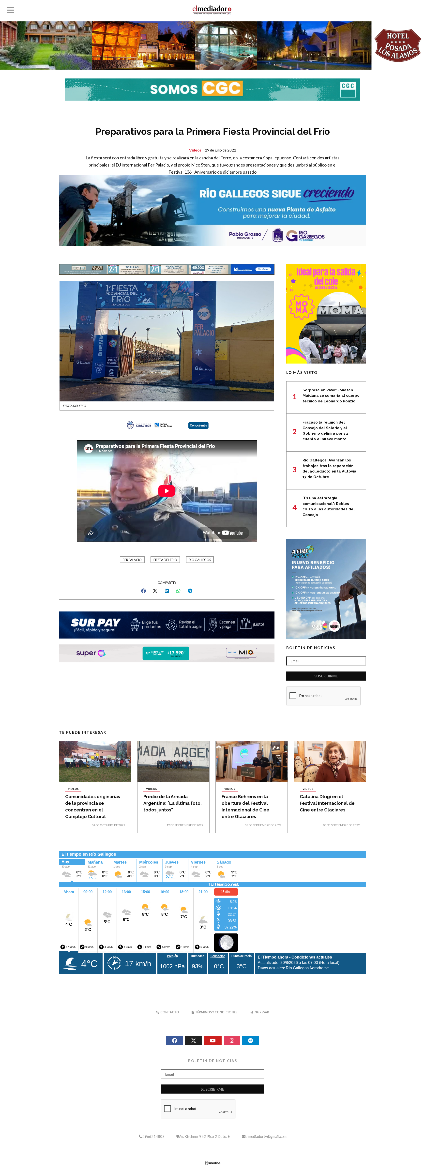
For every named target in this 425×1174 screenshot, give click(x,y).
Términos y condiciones (216, 1012)
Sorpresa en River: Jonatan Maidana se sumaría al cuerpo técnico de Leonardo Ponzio (331, 395)
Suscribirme (326, 676)
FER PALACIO (132, 560)
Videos (195, 150)
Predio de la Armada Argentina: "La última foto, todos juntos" (172, 803)
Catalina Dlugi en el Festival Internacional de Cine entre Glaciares (327, 803)
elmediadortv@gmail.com (266, 1136)
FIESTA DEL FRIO (165, 560)
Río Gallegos (200, 560)
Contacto (169, 1012)
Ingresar (261, 1012)
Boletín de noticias (310, 647)
